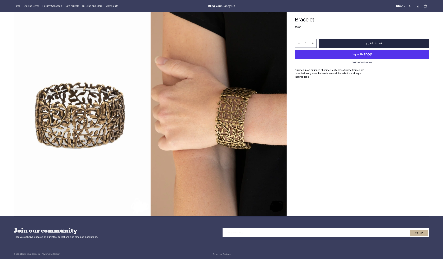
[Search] (410, 6)
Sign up (418, 232)
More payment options (362, 62)
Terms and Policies (221, 254)
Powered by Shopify (51, 254)
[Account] (418, 6)
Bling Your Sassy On (30, 254)
